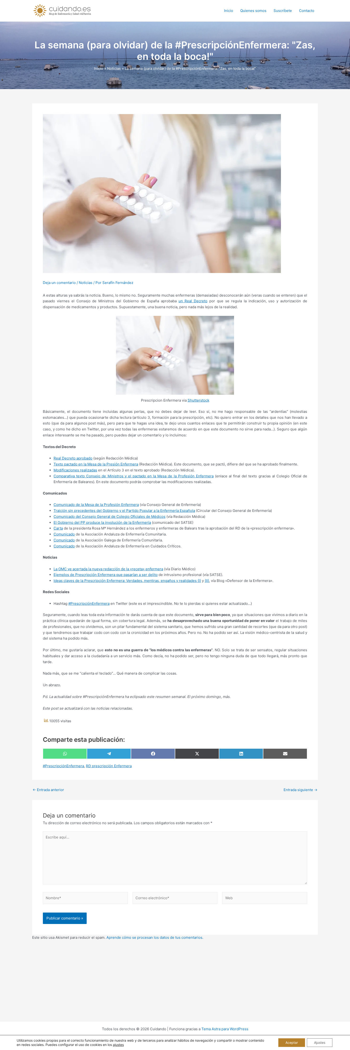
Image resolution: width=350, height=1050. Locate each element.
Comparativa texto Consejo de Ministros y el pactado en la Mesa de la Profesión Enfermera (134, 476)
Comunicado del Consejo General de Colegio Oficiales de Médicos (109, 516)
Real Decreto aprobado (73, 458)
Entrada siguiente (300, 790)
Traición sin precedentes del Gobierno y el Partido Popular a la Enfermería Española (124, 510)
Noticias (85, 282)
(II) (207, 580)
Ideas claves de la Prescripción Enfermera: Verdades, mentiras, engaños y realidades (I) (127, 580)
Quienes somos (253, 10)
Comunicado (64, 534)
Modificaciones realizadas (75, 470)
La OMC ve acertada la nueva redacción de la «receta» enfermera (108, 569)
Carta (58, 528)
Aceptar (291, 1042)
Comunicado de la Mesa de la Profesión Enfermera (96, 504)
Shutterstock (198, 400)
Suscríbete (283, 10)
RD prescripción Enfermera (109, 766)
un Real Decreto (193, 301)
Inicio (228, 10)
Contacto (306, 10)
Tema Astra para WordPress (224, 1029)
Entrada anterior (48, 790)
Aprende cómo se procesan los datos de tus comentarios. (154, 937)
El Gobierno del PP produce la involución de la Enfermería (102, 522)
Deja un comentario (59, 282)
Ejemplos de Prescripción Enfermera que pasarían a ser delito (106, 574)
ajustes (118, 1045)
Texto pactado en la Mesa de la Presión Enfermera (96, 464)
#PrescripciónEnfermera (89, 603)
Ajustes (319, 1042)
